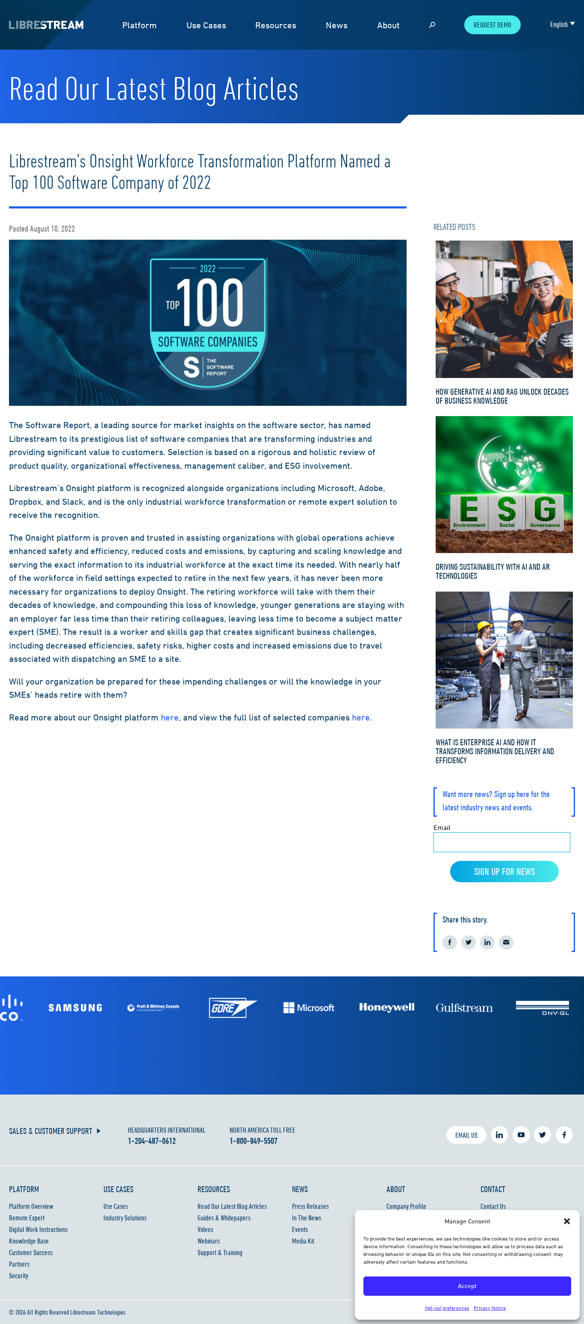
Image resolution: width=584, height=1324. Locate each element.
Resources (275, 25)
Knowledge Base (29, 1241)
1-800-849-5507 (253, 1141)
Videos (205, 1229)
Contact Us (493, 1206)
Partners (19, 1264)
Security (18, 1275)
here (170, 717)
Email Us (466, 1135)
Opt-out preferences (447, 1308)
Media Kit (303, 1241)
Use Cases (206, 25)
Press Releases (310, 1206)
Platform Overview (31, 1206)
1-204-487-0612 (152, 1141)
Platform (139, 25)
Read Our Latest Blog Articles (232, 1206)
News (337, 25)
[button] (567, 1221)
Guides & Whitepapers (224, 1218)
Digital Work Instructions (38, 1229)
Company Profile (406, 1206)
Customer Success (31, 1252)
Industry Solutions (125, 1218)
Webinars (209, 1241)
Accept (467, 1285)
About (388, 25)
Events (300, 1229)
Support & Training (220, 1252)
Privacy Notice (490, 1308)
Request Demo (492, 25)
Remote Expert (26, 1218)
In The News (306, 1218)
